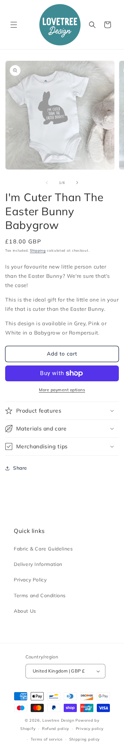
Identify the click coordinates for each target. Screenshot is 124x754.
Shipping (38, 250)
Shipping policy (84, 739)
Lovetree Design (58, 720)
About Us (25, 611)
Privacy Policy (30, 580)
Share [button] (20, 468)
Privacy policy (90, 728)
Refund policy (55, 728)
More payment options (62, 389)
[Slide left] (46, 182)
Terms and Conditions (40, 595)
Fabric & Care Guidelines (43, 549)
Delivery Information (38, 564)
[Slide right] (77, 182)
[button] (13, 24)
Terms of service (47, 739)
